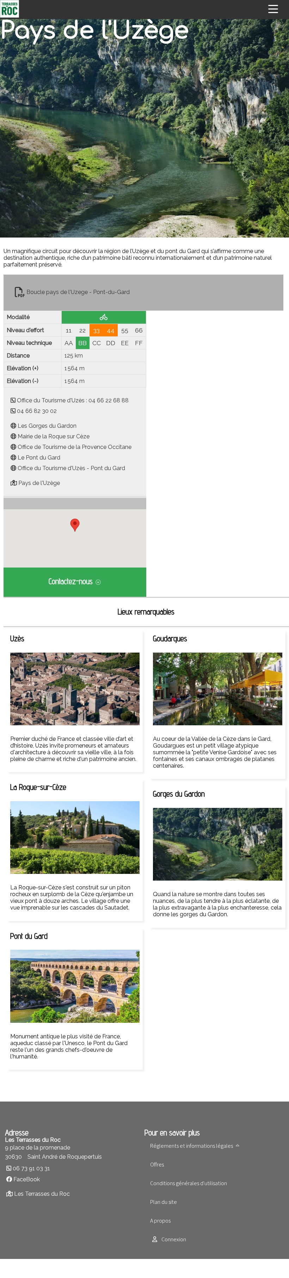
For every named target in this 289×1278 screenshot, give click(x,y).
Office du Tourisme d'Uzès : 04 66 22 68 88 (73, 400)
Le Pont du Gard (39, 457)
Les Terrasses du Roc (42, 1193)
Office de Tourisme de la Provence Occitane (74, 447)
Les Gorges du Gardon (47, 425)
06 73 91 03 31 (31, 1168)
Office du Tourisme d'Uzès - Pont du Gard (71, 468)
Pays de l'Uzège (39, 483)
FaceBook (26, 1179)
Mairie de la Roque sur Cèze (54, 436)
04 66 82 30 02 (37, 411)
